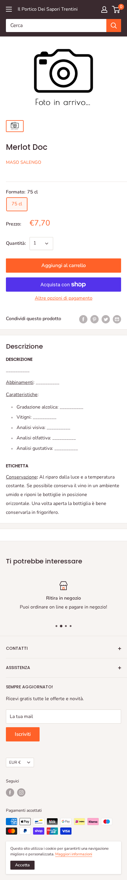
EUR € (15, 762)
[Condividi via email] (117, 318)
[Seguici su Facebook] (10, 792)
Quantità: (16, 243)
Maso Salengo (23, 162)
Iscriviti (23, 734)
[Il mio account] (104, 9)
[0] (116, 9)
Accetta (22, 865)
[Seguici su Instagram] (21, 792)
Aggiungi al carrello (63, 265)
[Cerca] (113, 25)
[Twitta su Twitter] (106, 318)
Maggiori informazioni (73, 854)
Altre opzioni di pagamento (63, 298)
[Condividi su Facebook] (83, 318)
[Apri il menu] (9, 9)
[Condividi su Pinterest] (94, 318)
